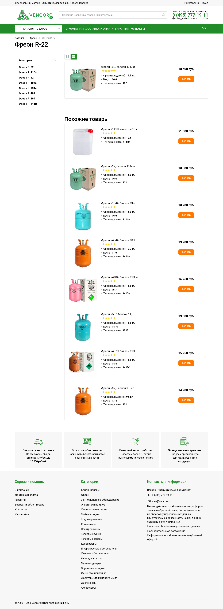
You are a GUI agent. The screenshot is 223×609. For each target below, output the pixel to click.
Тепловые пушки (91, 534)
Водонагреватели (91, 519)
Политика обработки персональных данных (173, 526)
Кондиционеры (90, 490)
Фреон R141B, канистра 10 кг (120, 129)
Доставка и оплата (26, 494)
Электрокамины (90, 529)
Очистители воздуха (93, 504)
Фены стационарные (93, 573)
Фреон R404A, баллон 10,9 (118, 240)
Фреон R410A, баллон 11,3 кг (120, 277)
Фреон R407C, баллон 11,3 (118, 351)
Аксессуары (88, 587)
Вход (205, 3)
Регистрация (191, 3)
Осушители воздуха (93, 568)
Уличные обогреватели (95, 553)
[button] (204, 29)
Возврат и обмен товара (29, 504)
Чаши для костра (91, 558)
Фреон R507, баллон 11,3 (117, 314)
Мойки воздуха (90, 514)
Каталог (19, 38)
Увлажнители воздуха (94, 509)
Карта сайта (22, 514)
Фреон (33, 38)
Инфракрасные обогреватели (99, 548)
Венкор (151, 490)
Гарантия (20, 499)
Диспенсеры (88, 582)
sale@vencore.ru (161, 501)
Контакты (21, 509)
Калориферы (89, 543)
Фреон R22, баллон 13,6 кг (118, 67)
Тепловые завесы (91, 538)
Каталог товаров (35, 28)
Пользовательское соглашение (166, 531)
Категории (25, 60)
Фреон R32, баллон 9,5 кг (117, 388)
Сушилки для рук (91, 563)
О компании (22, 490)
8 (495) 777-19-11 (190, 15)
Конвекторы (88, 524)
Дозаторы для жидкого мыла (99, 578)
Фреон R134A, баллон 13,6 (118, 203)
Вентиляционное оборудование (100, 499)
